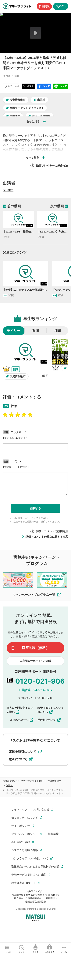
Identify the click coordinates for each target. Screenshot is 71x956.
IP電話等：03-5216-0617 (35, 690)
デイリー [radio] (13, 331)
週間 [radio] (35, 331)
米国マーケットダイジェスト (27, 107)
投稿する (35, 508)
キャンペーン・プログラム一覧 (34, 594)
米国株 (41, 99)
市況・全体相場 (41, 116)
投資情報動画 (18, 99)
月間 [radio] (57, 331)
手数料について (46, 719)
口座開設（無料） (35, 648)
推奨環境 (53, 833)
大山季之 (15, 116)
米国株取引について (22, 751)
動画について (18, 759)
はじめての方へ (19, 719)
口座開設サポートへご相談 (35, 660)
